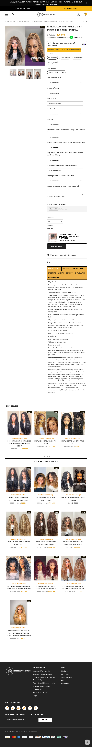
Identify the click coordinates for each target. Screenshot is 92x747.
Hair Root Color (52, 109)
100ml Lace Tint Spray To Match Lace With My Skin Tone (66, 142)
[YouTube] (36, 708)
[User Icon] (78, 14)
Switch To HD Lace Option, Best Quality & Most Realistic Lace (66, 131)
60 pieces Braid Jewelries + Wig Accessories (62, 165)
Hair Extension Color (54, 78)
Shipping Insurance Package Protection (60, 176)
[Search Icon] (13, 14)
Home (7, 21)
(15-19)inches (52, 58)
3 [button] (47, 456)
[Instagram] (24, 708)
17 (51, 255)
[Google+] (18, 708)
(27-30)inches (53, 63)
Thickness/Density (53, 88)
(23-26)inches (77, 58)
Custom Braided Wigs (19, 438)
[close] (86, 3)
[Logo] (46, 14)
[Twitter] (13, 708)
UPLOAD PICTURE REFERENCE (56, 204)
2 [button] (44, 456)
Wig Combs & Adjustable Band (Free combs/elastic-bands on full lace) (65, 154)
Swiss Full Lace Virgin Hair (57, 72)
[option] (25, 46)
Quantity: (50, 217)
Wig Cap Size (51, 98)
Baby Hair (50, 119)
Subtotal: (50, 226)
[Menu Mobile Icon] (6, 14)
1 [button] (42, 456)
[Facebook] (7, 708)
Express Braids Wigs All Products (22, 21)
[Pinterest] (30, 708)
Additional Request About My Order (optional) (63, 186)
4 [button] (49, 456)
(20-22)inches (65, 58)
